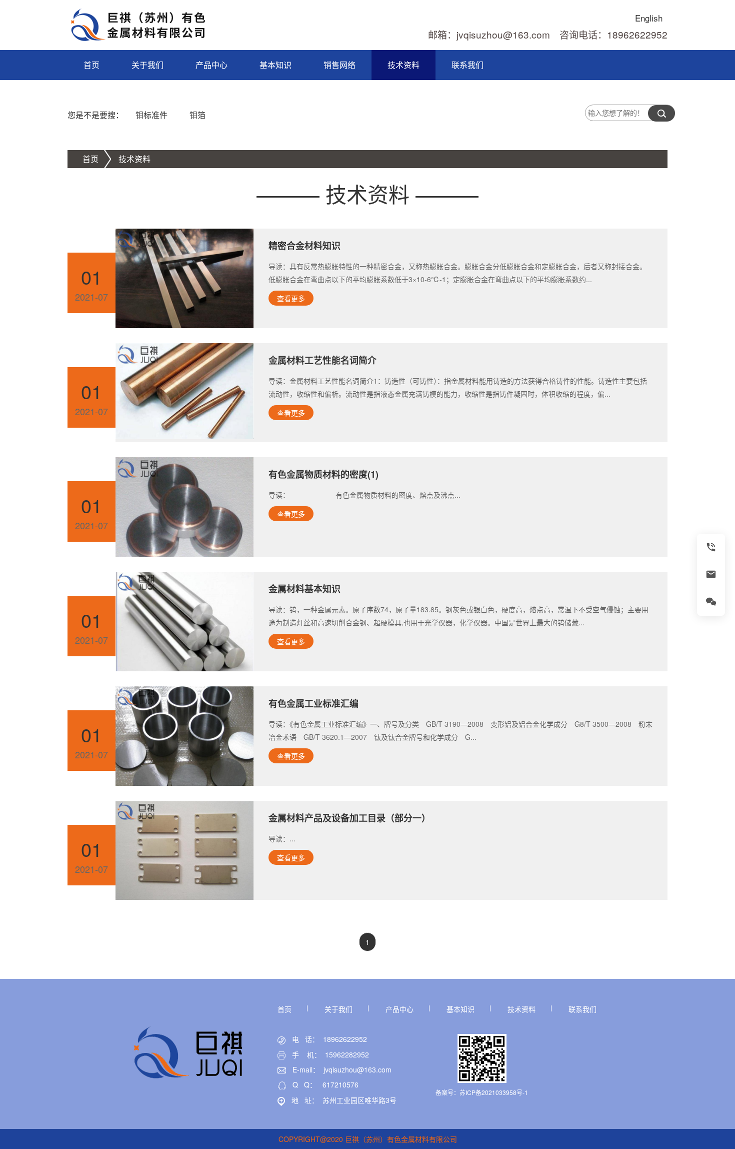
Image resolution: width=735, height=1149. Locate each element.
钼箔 (198, 115)
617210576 (340, 1084)
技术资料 (404, 65)
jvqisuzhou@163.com (358, 1069)
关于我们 (148, 65)
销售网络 (340, 65)
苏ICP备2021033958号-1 (494, 1092)
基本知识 (276, 65)
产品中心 (212, 65)
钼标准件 (152, 115)
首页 (92, 65)
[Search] (661, 113)
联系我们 (468, 65)
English (648, 18)
